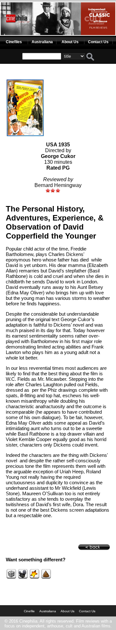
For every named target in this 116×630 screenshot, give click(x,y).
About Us (70, 42)
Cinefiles (14, 42)
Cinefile (29, 611)
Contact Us (98, 42)
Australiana (42, 42)
